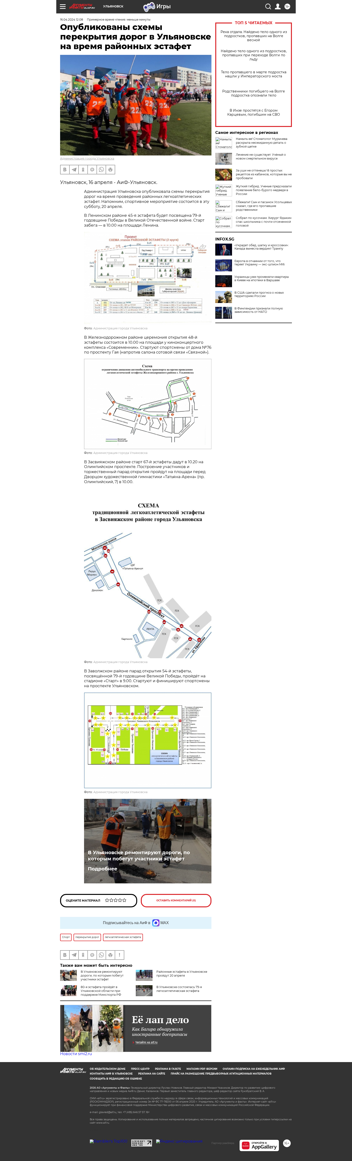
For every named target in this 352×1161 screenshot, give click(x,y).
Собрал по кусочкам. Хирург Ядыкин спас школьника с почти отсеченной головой (263, 221)
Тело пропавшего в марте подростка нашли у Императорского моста (253, 74)
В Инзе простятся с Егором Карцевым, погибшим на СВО (253, 113)
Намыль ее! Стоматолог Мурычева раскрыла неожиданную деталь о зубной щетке (261, 142)
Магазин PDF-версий (202, 1068)
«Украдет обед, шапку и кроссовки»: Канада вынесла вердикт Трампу (261, 247)
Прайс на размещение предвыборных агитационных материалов (221, 1073)
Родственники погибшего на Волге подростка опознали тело (253, 93)
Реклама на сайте (151, 1073)
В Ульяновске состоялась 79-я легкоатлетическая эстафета (179, 989)
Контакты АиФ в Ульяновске (111, 1073)
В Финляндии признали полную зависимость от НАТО (258, 310)
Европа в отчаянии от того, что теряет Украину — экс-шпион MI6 (259, 262)
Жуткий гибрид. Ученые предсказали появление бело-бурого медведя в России (264, 190)
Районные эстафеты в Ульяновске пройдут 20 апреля (181, 973)
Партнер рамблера (222, 1143)
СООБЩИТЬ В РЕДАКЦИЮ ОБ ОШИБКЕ (116, 1078)
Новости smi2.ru (76, 1054)
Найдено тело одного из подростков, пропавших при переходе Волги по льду (254, 55)
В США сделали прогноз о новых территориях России (259, 294)
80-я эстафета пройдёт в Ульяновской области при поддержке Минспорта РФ (101, 990)
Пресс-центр (140, 1068)
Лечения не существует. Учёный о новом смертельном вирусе (261, 156)
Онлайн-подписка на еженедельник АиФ (254, 1068)
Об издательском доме (107, 1068)
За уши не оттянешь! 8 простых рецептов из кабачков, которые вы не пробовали (264, 174)
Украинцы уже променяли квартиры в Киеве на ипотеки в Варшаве (261, 278)
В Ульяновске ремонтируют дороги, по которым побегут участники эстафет (139, 856)
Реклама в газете (168, 1068)
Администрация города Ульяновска (87, 158)
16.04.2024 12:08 (71, 19)
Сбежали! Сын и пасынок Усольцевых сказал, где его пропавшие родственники (264, 206)
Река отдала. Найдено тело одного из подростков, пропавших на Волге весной (254, 36)
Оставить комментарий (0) (176, 900)
